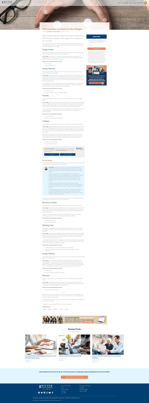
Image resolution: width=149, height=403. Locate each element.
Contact (78, 397)
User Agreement (61, 397)
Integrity (81, 387)
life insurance (53, 102)
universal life (50, 143)
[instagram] (47, 393)
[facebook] (39, 393)
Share (51, 309)
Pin (61, 309)
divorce (80, 228)
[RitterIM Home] (118, 3)
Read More (27, 362)
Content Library (64, 389)
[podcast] (52, 393)
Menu (145, 3)
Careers (67, 397)
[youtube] (49, 393)
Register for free (75, 299)
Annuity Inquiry (68, 154)
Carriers (62, 387)
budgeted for (62, 128)
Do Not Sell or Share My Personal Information (97, 62)
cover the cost (59, 56)
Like (45, 309)
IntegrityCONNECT (83, 389)
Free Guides (63, 391)
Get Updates (96, 48)
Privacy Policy (90, 60)
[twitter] (42, 393)
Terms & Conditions (96, 60)
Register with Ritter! (74, 377)
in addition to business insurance (75, 205)
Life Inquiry (52, 154)
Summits (63, 393)
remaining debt (77, 75)
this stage (73, 256)
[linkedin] (44, 393)
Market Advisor (82, 391)
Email (67, 309)
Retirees (75, 283)
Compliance (72, 397)
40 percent (68, 43)
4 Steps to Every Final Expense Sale (70, 356)
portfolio (44, 25)
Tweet (57, 309)
